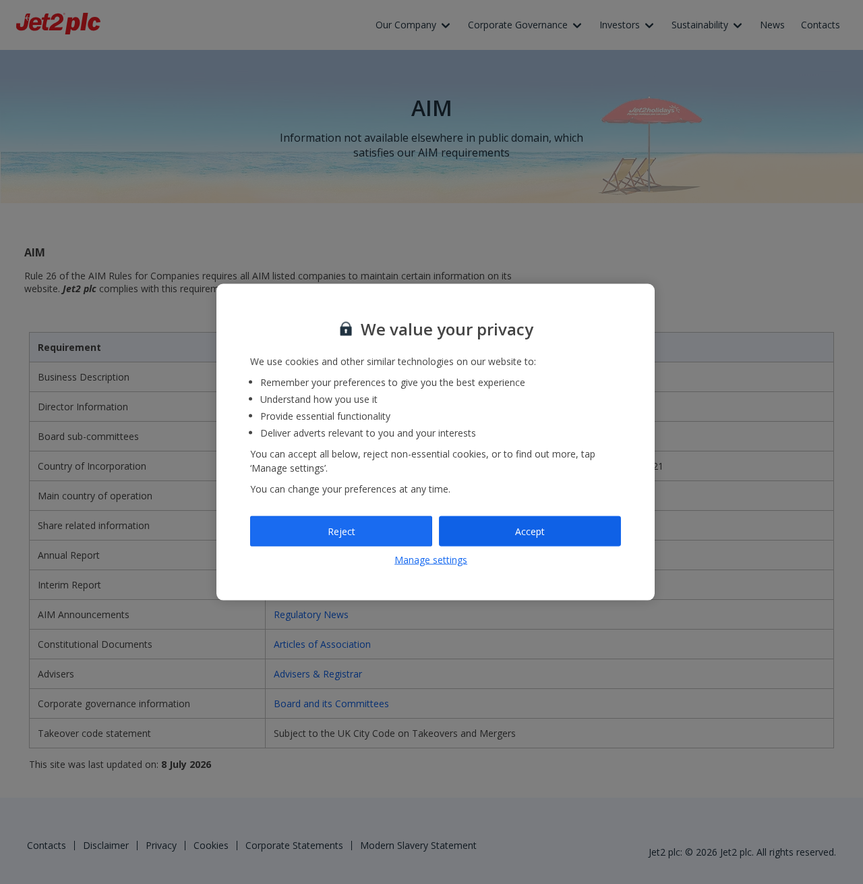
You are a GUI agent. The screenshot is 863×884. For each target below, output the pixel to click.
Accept (530, 530)
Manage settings (430, 559)
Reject (341, 530)
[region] (435, 442)
